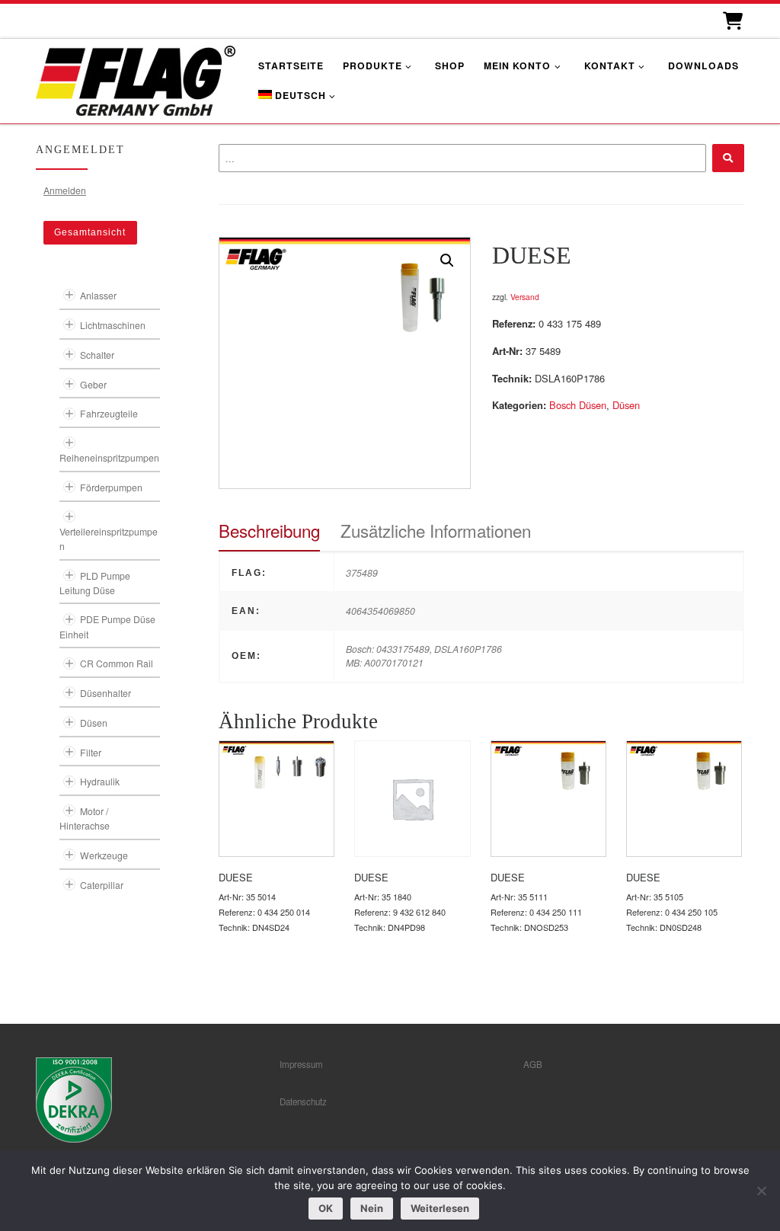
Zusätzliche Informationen (435, 530)
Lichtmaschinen (112, 324)
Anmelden (64, 190)
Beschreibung (269, 530)
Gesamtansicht (90, 232)
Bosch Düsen (577, 405)
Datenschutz (303, 1101)
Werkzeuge (104, 855)
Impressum (301, 1064)
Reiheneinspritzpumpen (109, 457)
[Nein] (761, 1190)
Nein (371, 1208)
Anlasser (98, 295)
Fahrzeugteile (109, 413)
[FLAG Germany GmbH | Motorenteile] (135, 79)
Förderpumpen (111, 487)
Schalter (97, 354)
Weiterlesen (440, 1208)
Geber (93, 384)
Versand (524, 296)
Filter (90, 752)
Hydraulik (100, 781)
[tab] (269, 530)
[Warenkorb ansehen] (732, 21)
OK (325, 1208)
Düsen (626, 405)
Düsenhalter (105, 692)
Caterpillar (101, 884)
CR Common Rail (116, 663)
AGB (532, 1064)
